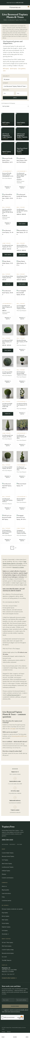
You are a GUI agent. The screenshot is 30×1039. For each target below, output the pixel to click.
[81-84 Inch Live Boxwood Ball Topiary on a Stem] (22, 361)
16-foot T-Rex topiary (7, 942)
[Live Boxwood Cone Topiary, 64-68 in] (7, 425)
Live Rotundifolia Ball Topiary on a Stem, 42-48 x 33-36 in (7, 211)
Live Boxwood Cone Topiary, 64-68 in (7, 436)
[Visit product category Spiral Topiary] (7, 148)
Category (5, 82)
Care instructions (6, 893)
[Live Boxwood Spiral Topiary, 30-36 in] (7, 295)
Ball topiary (6, 68)
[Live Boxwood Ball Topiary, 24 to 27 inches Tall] (7, 393)
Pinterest (12, 844)
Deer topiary (5, 919)
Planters (4, 874)
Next (19, 547)
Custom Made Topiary (7, 852)
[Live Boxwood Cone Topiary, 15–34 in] (7, 235)
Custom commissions (7, 877)
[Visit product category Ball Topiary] (7, 119)
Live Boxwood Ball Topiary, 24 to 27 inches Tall (7, 405)
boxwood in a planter (18, 567)
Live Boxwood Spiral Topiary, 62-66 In (22, 437)
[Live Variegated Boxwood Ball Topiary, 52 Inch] (22, 295)
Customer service (6, 900)
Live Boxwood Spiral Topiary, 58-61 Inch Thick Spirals (22, 175)
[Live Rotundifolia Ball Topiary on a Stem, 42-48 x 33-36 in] (7, 199)
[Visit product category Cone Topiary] (22, 119)
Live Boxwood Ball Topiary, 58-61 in (7, 372)
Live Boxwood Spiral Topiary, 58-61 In (22, 468)
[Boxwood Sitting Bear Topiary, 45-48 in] (22, 329)
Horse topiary (5, 923)
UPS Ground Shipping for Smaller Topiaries (22, 136)
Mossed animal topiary (8, 953)
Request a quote (8, 187)
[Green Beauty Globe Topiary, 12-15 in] (7, 265)
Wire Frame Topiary (7, 863)
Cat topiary (5, 930)
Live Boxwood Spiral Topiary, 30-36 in (7, 307)
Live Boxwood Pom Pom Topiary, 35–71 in (22, 405)
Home (5, 19)
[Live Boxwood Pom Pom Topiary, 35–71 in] (22, 393)
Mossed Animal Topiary (8, 856)
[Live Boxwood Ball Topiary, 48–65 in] (7, 456)
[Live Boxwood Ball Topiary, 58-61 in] (7, 361)
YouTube (19, 844)
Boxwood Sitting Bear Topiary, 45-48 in (22, 342)
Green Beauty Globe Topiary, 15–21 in (22, 276)
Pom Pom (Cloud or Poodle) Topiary (22, 151)
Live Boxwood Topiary (7, 867)
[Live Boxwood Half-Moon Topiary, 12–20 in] (7, 329)
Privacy (3, 1031)
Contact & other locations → (9, 978)
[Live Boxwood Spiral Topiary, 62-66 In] (22, 425)
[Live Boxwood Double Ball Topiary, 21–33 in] (22, 199)
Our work (4, 956)
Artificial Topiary (6, 870)
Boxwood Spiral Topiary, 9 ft (21, 499)
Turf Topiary (5, 860)
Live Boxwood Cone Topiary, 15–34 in (7, 246)
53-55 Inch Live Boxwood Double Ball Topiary (6, 532)
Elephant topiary (6, 927)
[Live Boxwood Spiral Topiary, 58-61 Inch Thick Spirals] (22, 163)
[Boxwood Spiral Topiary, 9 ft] (22, 488)
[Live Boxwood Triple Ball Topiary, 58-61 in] (7, 488)
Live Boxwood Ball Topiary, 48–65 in (7, 467)
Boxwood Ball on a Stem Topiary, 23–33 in (22, 247)
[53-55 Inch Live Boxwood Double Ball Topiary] (7, 520)
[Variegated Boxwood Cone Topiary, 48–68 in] (22, 520)
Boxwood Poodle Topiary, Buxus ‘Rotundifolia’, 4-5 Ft (7, 175)
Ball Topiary (6, 123)
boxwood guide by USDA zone (19, 736)
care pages (12, 728)
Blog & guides (5, 889)
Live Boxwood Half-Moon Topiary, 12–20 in (7, 342)
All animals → (5, 934)
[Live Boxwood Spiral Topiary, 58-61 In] (22, 456)
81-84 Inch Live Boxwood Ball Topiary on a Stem (21, 373)
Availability (6, 76)
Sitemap (9, 1031)
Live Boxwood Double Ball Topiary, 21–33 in (22, 211)
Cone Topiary (21, 123)
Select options (22, 223)
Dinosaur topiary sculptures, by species (12, 909)
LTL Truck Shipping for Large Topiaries (7, 136)
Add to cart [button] (7, 284)
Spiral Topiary (6, 152)
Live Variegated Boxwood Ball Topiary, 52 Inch (21, 307)
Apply (15, 97)
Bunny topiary (5, 916)
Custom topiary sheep (8, 949)
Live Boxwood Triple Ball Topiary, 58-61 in (7, 500)
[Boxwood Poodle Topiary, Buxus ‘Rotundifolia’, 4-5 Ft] (7, 163)
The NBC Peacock (6, 960)
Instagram (5, 844)
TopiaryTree (8, 826)
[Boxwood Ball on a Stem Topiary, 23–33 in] (22, 235)
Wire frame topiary (6, 946)
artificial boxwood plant (13, 695)
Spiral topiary (13, 68)
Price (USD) (6, 89)
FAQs (3, 897)
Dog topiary (5, 912)
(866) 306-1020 (7, 840)
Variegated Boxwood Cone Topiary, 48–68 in (21, 532)
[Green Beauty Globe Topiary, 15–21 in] (22, 265)
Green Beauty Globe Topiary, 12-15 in (7, 276)
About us (4, 886)
